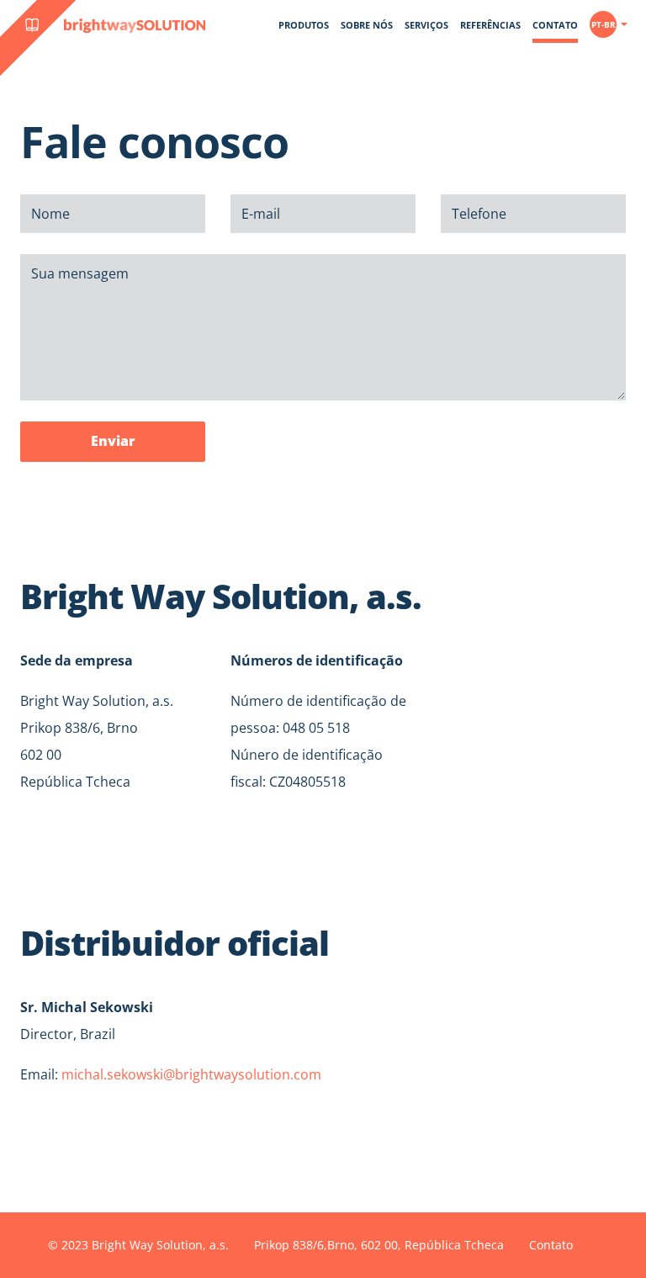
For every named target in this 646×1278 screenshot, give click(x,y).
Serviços (426, 25)
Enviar (113, 441)
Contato (555, 25)
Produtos (303, 25)
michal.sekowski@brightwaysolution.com (191, 1074)
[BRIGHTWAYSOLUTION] (12, 68)
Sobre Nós (367, 25)
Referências (490, 25)
